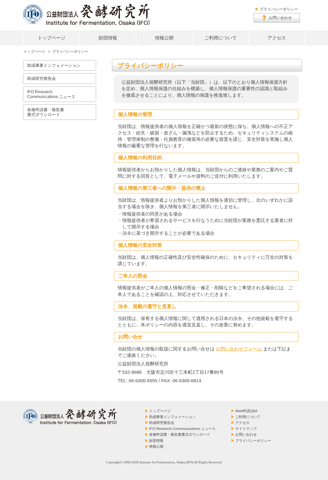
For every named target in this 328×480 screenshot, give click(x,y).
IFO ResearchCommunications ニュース (51, 94)
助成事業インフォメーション (53, 65)
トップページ (51, 37)
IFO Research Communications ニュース (182, 428)
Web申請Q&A (246, 411)
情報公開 (164, 37)
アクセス (277, 37)
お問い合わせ (280, 17)
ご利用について (220, 37)
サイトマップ (246, 428)
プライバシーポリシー (279, 9)
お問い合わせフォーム (239, 348)
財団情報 (108, 37)
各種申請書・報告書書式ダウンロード (45, 112)
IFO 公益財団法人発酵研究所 (86, 14)
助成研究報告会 (41, 78)
